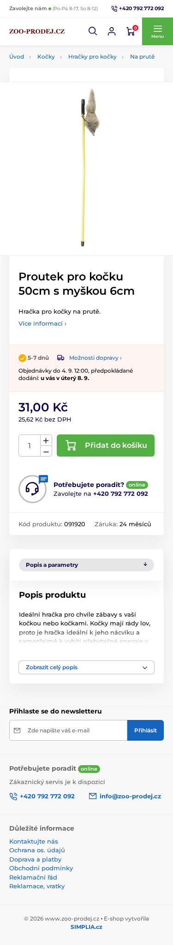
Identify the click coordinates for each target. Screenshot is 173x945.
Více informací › (42, 323)
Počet (30, 446)
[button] (93, 31)
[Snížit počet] (46, 451)
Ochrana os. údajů (37, 850)
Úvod (16, 56)
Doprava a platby (35, 859)
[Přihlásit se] (111, 31)
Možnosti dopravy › (95, 357)
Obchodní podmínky (41, 868)
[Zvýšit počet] (46, 440)
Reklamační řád (33, 877)
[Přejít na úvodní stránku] (37, 31)
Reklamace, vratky (37, 886)
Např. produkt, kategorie (68, 57)
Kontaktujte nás (33, 841)
